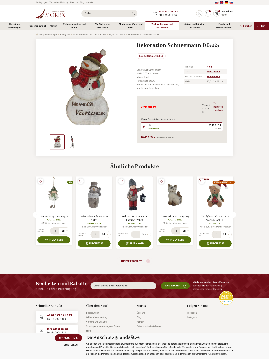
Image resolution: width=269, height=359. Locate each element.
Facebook (192, 313)
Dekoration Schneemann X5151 (94, 218)
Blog (82, 2)
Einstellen (71, 344)
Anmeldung (172, 285)
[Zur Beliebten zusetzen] (40, 181)
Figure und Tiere (117, 34)
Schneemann (213, 76)
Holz (209, 66)
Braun (217, 71)
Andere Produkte (131, 261)
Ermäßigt (247, 26)
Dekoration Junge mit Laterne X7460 (134, 218)
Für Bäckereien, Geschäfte (103, 26)
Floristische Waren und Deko (130, 26)
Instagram (192, 317)
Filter (262, 26)
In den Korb (56, 240)
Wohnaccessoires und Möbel (74, 26)
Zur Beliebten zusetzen (218, 106)
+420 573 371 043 (168, 11)
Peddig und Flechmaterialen (224, 26)
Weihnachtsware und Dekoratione (162, 26)
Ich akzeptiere (68, 337)
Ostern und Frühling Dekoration (194, 26)
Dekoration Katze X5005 (175, 216)
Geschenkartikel (37, 26)
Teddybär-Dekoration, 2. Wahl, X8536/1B (215, 218)
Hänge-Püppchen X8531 (54, 216)
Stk (63, 231)
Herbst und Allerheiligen (14, 26)
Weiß (210, 71)
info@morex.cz (57, 328)
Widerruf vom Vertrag (96, 317)
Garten (53, 26)
